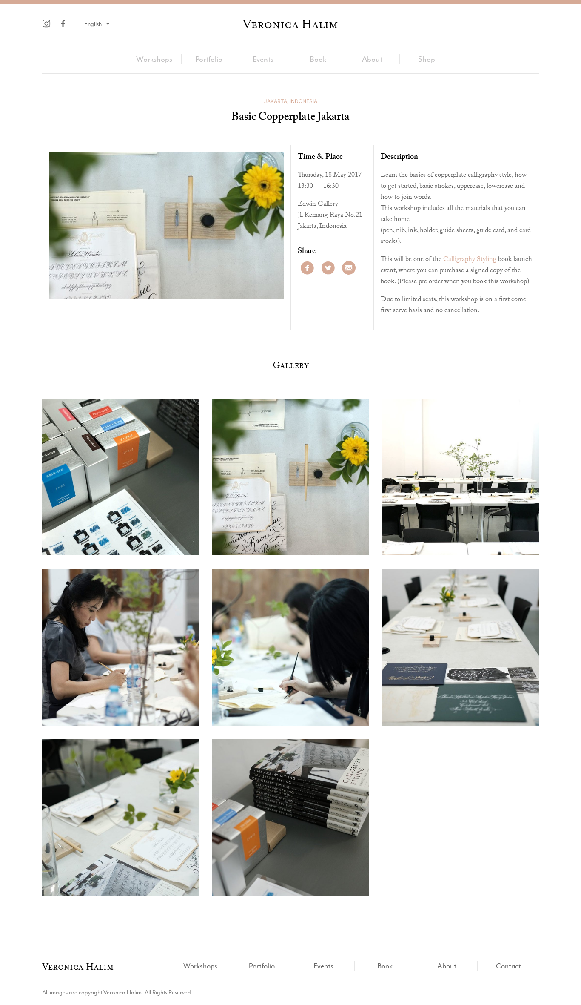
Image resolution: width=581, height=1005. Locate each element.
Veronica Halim (290, 24)
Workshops (154, 59)
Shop (426, 59)
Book (318, 59)
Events (263, 59)
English (93, 23)
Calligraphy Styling (469, 260)
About (372, 59)
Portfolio (208, 59)
